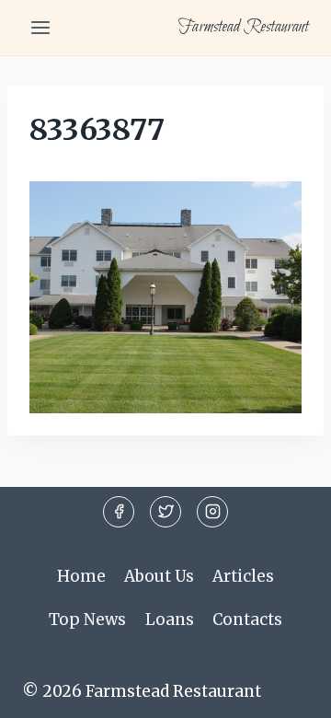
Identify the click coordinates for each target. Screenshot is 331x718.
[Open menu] (41, 27)
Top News (87, 619)
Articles (243, 576)
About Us (159, 576)
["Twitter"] (165, 511)
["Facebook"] (118, 511)
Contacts (247, 619)
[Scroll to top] (284, 690)
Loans (169, 619)
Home (81, 576)
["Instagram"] (212, 511)
